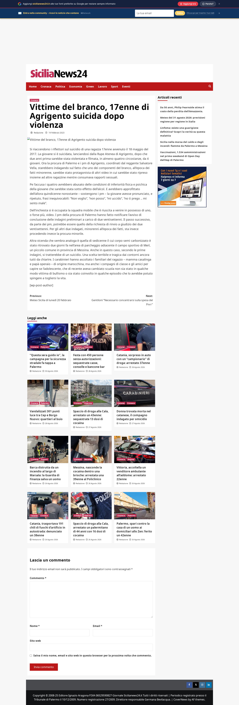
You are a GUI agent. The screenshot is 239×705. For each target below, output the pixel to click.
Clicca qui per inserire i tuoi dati (200, 13)
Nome (35, 626)
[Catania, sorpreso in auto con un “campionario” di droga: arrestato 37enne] (134, 337)
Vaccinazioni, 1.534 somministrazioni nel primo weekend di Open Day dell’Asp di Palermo (183, 156)
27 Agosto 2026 (94, 427)
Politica (60, 86)
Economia (75, 86)
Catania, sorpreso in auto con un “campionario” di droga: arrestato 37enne (134, 359)
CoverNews (180, 699)
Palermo (45, 347)
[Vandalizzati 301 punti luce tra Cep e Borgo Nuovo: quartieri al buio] (47, 393)
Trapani (44, 459)
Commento (38, 578)
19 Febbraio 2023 (56, 132)
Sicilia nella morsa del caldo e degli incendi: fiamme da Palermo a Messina (183, 143)
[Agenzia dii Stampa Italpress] (182, 186)
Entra (180, 13)
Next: (122, 300)
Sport (114, 86)
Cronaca (46, 86)
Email (97, 626)
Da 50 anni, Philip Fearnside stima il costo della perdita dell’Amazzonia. (182, 109)
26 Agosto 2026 (51, 483)
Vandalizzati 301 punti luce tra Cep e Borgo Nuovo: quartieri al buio (46, 415)
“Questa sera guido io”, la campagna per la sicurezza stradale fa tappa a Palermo (48, 360)
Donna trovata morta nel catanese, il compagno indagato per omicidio (134, 415)
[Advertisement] (119, 41)
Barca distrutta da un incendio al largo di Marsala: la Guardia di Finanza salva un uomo (45, 473)
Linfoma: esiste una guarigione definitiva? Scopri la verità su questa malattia (182, 131)
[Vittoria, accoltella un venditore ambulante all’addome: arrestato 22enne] (134, 449)
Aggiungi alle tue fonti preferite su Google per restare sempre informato (69, 3)
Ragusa (131, 459)
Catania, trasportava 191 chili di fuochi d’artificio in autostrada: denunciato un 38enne (47, 529)
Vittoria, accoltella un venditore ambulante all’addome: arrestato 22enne (131, 473)
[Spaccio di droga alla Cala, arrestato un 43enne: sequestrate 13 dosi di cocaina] (91, 393)
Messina (88, 459)
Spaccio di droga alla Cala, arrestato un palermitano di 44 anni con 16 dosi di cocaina (91, 529)
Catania (121, 347)
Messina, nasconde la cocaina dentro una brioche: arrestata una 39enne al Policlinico (88, 473)
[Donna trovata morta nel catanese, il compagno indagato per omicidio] (134, 393)
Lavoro (102, 86)
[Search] (210, 86)
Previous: (50, 298)
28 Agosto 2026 (94, 371)
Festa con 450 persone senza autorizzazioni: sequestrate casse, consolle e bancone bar (89, 360)
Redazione (38, 132)
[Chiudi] (219, 4)
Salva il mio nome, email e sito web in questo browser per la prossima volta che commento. (92, 655)
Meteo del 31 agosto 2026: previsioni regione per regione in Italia (182, 119)
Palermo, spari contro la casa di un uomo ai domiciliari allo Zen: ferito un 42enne (134, 529)
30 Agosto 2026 (51, 371)
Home (33, 86)
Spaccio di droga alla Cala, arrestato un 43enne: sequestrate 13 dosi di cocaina (91, 417)
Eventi (126, 86)
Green (90, 86)
